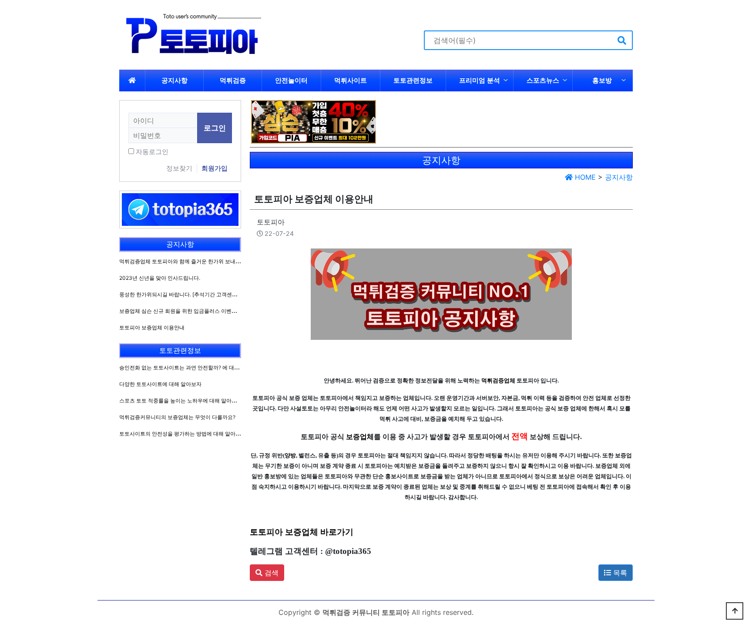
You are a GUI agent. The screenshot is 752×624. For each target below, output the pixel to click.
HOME (584, 177)
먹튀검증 (233, 80)
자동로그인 (152, 152)
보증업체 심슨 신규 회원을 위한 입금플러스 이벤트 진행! (184, 311)
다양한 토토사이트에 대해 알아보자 (160, 384)
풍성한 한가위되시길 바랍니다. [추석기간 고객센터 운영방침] (190, 294)
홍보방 (602, 80)
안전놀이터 (291, 80)
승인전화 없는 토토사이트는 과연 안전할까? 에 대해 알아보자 (190, 367)
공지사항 (174, 80)
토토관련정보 (413, 80)
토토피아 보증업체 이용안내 (152, 327)
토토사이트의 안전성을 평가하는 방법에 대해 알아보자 (182, 433)
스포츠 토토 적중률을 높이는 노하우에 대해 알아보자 (180, 400)
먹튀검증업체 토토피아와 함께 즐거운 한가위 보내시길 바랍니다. (194, 261)
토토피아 (271, 222)
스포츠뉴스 (543, 80)
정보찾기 (179, 168)
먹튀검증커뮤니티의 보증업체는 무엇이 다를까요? (177, 417)
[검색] (622, 40)
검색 (270, 572)
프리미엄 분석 (479, 80)
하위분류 (505, 80)
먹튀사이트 (350, 80)
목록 (619, 572)
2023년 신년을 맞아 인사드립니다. (159, 278)
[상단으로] (734, 611)
